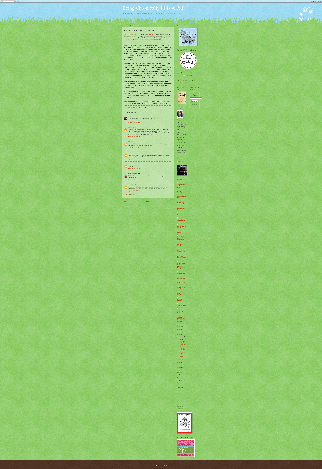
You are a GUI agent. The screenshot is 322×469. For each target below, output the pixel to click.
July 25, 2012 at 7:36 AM (134, 159)
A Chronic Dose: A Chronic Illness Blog (181, 186)
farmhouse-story (132, 153)
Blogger (168, 465)
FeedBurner (194, 105)
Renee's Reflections (180, 294)
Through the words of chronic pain (181, 311)
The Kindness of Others (183, 352)
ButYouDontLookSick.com (181, 197)
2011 (180, 360)
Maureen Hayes (182, 119)
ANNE (129, 141)
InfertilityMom (181, 273)
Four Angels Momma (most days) (181, 220)
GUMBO (179, 232)
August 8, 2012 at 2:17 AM (134, 191)
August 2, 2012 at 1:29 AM (134, 179)
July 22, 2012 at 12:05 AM (134, 136)
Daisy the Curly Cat (181, 209)
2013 (180, 332)
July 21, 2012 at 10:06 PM (134, 122)
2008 (180, 367)
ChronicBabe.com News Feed (181, 203)
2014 (180, 329)
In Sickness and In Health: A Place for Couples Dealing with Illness (181, 266)
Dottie (178, 214)
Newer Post (126, 201)
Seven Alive (151, 34)
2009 (180, 365)
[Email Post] (145, 107)
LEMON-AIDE (181, 278)
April (181, 356)
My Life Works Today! (181, 288)
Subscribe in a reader (182, 83)
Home (148, 201)
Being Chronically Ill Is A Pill (152, 7)
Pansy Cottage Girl (132, 173)
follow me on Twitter (182, 383)
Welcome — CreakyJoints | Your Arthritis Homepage (181, 319)
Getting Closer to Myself (181, 227)
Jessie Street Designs (135, 34)
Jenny (129, 116)
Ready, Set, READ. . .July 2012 (183, 343)
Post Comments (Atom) (134, 205)
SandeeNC (130, 127)
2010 (180, 362)
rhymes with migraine (180, 299)
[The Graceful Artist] (188, 45)
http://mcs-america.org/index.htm (181, 257)
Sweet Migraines (181, 305)
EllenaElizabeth (132, 185)
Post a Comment (130, 194)
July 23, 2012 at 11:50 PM (134, 147)
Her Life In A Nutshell (180, 244)
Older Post (170, 201)
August (182, 337)
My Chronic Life (181, 283)
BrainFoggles (180, 192)
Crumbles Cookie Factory (182, 348)
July (181, 339)
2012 (180, 334)
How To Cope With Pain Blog (181, 250)
